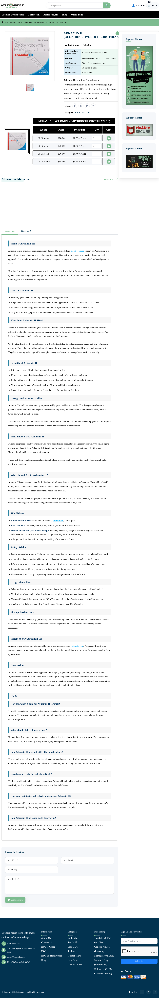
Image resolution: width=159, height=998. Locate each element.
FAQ (43, 951)
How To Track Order (51, 955)
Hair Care (73, 960)
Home (5, 22)
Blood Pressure (16, 22)
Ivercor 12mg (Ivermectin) (101, 962)
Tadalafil (72, 942)
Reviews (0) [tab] (26, 231)
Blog (64, 14)
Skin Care (73, 946)
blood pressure (77, 251)
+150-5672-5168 (13, 944)
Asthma (72, 951)
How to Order (48, 946)
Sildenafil (73, 937)
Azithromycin (50, 14)
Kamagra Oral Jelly (104, 955)
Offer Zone (77, 14)
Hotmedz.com (77, 646)
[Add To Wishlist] (117, 33)
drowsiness (58, 520)
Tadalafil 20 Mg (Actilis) (102, 940)
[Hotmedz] (12, 5)
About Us (46, 937)
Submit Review (16, 900)
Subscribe (139, 961)
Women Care (74, 955)
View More (110, 178)
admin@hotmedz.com (15, 957)
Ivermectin (34, 14)
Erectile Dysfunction (13, 14)
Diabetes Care (75, 964)
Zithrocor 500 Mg (103, 969)
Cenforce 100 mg (103, 973)
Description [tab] (10, 231)
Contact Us (46, 942)
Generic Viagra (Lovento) (102, 949)
